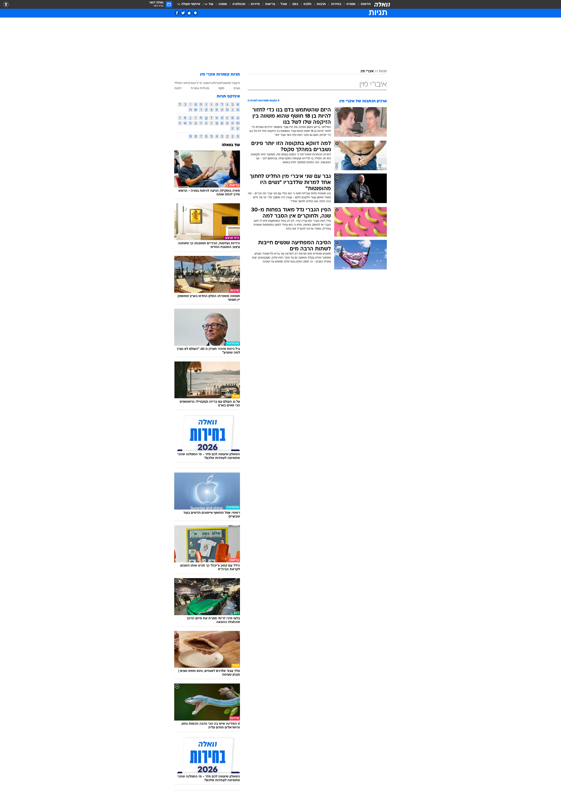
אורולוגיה (214, 83)
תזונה (177, 88)
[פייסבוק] (177, 13)
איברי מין (367, 71)
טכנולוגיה (238, 4)
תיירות (255, 4)
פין (238, 83)
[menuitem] (363, 4)
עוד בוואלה (231, 145)
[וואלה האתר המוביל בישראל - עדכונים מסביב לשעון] (382, 4)
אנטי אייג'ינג (201, 83)
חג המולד (180, 83)
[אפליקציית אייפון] (189, 13)
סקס (221, 88)
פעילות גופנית (200, 88)
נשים (237, 88)
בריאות (270, 4)
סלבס (307, 4)
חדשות (366, 4)
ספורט (350, 4)
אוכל (283, 4)
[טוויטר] (183, 13)
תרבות (321, 4)
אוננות (224, 83)
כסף (295, 4)
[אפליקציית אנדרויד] (195, 13)
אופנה (222, 4)
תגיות (383, 71)
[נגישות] (6, 4)
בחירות (336, 4)
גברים (232, 83)
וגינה (190, 83)
